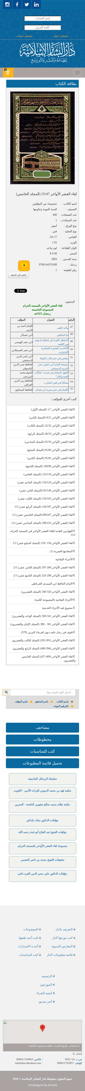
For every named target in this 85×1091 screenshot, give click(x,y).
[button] (42, 1028)
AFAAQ (52, 1085)
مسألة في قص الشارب (56, 382)
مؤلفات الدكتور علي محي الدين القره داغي (42, 873)
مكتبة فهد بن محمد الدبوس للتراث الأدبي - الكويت (42, 790)
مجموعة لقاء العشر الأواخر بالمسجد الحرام (42, 845)
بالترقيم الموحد (61, 706)
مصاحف (42, 727)
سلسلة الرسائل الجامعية (42, 778)
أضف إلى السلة (18, 275)
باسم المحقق (41, 701)
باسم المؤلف (21, 701)
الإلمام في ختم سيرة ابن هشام (52, 389)
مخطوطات (43, 739)
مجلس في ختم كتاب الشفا (54, 358)
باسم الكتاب (63, 701)
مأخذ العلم (62, 327)
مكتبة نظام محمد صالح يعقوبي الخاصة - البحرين (42, 804)
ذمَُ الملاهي (62, 334)
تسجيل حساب (24, 35)
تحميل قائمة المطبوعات (42, 763)
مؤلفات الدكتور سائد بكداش (42, 820)
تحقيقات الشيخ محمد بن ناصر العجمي (42, 859)
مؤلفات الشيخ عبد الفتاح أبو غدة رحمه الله (42, 832)
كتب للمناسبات (42, 751)
